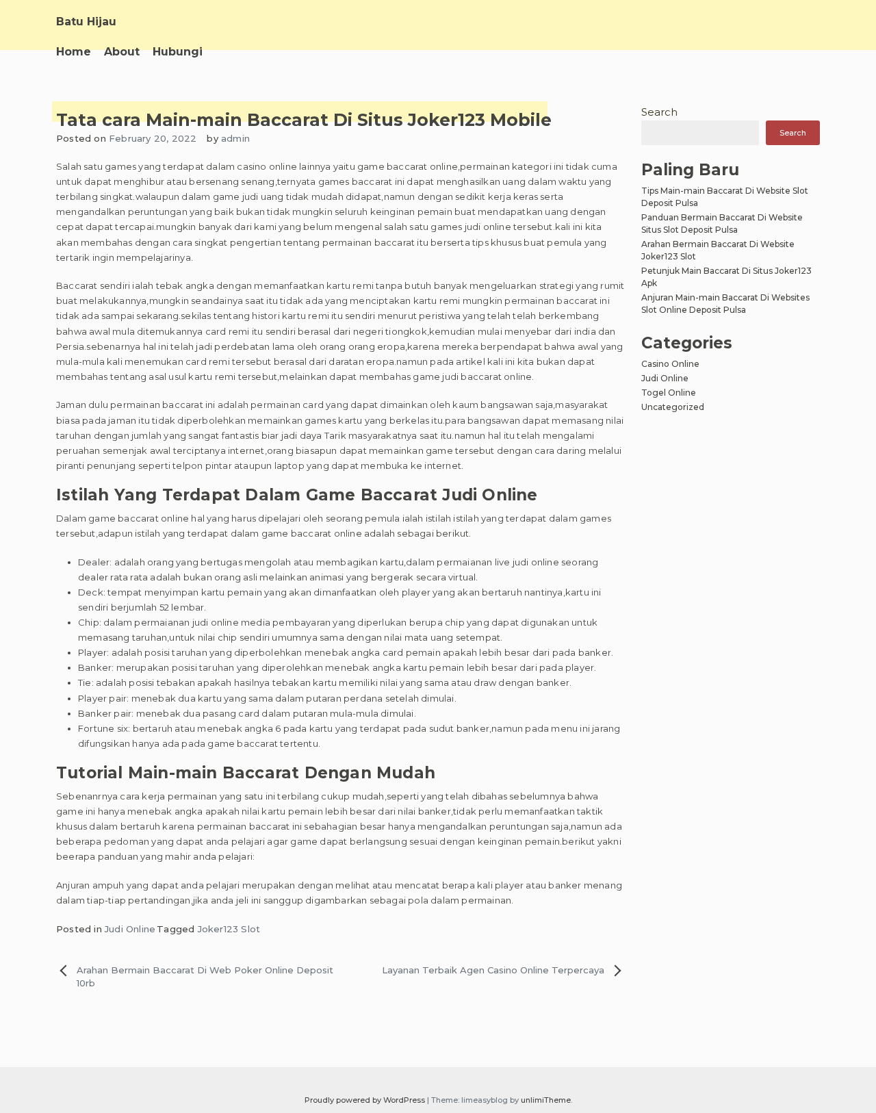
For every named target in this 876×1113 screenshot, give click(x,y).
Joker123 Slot (229, 928)
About (122, 51)
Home (73, 51)
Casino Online (670, 364)
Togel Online (668, 392)
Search (659, 111)
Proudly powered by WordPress (366, 1100)
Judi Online (130, 928)
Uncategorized (672, 407)
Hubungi (178, 51)
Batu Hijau (86, 21)
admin (235, 138)
